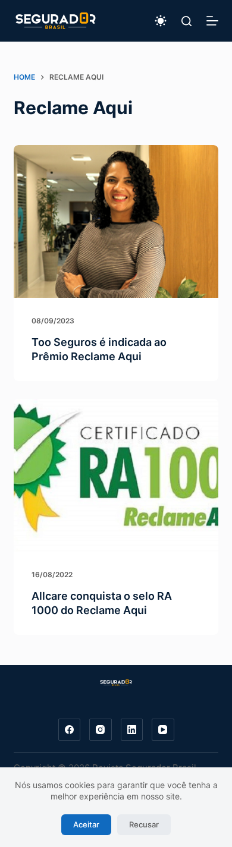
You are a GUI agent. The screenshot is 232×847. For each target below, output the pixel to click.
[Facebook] (69, 730)
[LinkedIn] (132, 730)
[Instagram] (100, 730)
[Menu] (212, 21)
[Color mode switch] (161, 21)
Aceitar (86, 824)
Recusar (144, 824)
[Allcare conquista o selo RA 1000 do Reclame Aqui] (116, 475)
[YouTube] (163, 730)
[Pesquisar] (186, 21)
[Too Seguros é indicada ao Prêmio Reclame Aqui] (116, 221)
